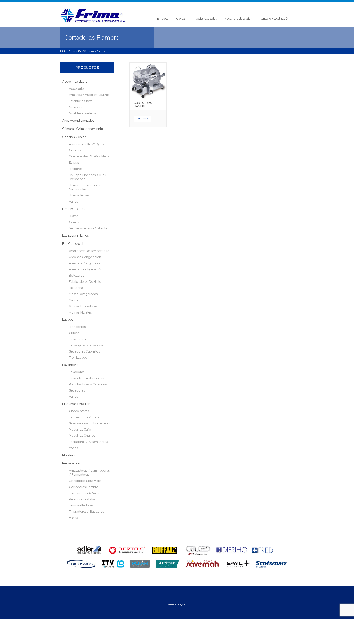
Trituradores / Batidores (86, 511)
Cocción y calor (74, 137)
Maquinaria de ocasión (238, 18)
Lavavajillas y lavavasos (86, 345)
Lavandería (70, 365)
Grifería (74, 333)
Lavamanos (77, 339)
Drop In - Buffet (73, 209)
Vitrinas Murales (80, 312)
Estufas (74, 162)
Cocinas (75, 150)
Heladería (76, 288)
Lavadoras (76, 372)
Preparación (75, 51)
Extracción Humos (75, 235)
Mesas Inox (77, 107)
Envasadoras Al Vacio (84, 493)
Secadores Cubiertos (84, 351)
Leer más (142, 118)
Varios (73, 201)
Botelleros (76, 275)
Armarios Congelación (85, 263)
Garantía (172, 604)
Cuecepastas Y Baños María (89, 156)
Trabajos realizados (205, 18)
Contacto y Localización (274, 18)
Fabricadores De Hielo (85, 282)
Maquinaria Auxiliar (76, 404)
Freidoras (75, 169)
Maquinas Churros (82, 436)
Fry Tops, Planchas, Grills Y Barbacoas (87, 177)
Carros (74, 222)
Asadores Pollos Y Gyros (86, 144)
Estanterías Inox (80, 101)
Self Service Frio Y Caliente (88, 228)
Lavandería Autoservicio (86, 378)
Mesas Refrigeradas (83, 294)
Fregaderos (77, 327)
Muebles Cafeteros (82, 113)
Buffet (73, 216)
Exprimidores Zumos (84, 417)
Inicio (63, 51)
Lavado (67, 320)
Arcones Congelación (85, 257)
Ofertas (180, 18)
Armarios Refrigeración (85, 269)
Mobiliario (69, 455)
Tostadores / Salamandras (88, 442)
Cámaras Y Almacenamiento (82, 129)
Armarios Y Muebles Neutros (89, 95)
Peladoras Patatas (82, 499)
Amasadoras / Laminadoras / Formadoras (89, 473)
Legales (182, 604)
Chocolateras (79, 411)
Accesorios (77, 89)
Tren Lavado (78, 357)
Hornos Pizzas (79, 195)
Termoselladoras (81, 505)
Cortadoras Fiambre (83, 487)
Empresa (162, 18)
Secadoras (77, 390)
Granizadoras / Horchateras (89, 423)
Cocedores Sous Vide (85, 481)
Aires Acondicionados (78, 120)
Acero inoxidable (74, 81)
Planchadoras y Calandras (88, 384)
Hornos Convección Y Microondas (84, 187)
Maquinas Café (80, 429)
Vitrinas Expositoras (83, 306)
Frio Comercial (72, 244)
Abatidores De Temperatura (89, 251)
